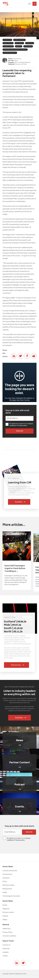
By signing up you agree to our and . (21, 424)
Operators (6, 878)
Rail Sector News (8, 885)
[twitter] (23, 963)
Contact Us (6, 945)
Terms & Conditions (9, 936)
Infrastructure (7, 874)
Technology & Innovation (11, 896)
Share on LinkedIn (14, 356)
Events (4, 905)
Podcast (5, 916)
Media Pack (6, 929)
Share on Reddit (33, 356)
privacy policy (23, 425)
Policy (4, 881)
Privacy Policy (7, 932)
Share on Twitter (20, 356)
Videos (4, 919)
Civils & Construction (9, 871)
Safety (4, 892)
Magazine (5, 909)
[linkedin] (17, 963)
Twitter (5, 956)
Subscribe (6, 948)
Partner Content (8, 912)
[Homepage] (5, 3)
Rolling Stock (7, 889)
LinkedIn (5, 952)
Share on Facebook (27, 356)
